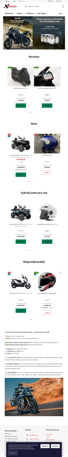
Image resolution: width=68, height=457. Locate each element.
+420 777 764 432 (34, 439)
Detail (47, 172)
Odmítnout (45, 446)
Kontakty (7, 1)
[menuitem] (9, 13)
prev (6, 89)
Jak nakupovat (50, 440)
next (62, 89)
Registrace (59, 1)
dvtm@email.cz (33, 435)
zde (33, 449)
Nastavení (13, 453)
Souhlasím (55, 446)
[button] (8, 33)
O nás (14, 1)
